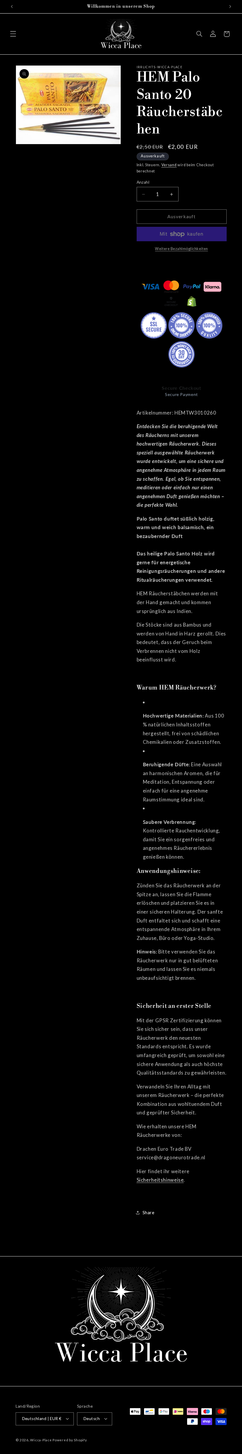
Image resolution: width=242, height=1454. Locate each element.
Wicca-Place (41, 1440)
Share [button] (149, 1212)
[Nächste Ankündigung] (230, 6)
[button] (13, 34)
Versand (169, 165)
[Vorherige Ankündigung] (11, 6)
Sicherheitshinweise (160, 1180)
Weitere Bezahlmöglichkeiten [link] (181, 249)
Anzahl (143, 182)
